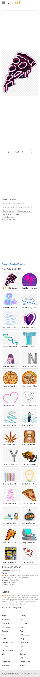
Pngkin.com (6, 661)
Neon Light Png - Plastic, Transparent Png (17, 484)
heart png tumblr (9, 211)
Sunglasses (6, 619)
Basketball (5, 623)
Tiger (4, 635)
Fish (21, 650)
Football (5, 646)
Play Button (6, 627)
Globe (4, 654)
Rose (4, 638)
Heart (4, 612)
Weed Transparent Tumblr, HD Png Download (18, 445)
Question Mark (25, 661)
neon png (6, 203)
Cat (21, 619)
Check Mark (24, 642)
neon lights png (18, 203)
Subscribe (23, 623)
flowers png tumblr (24, 211)
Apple (4, 615)
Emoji (22, 638)
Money (22, 665)
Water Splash (24, 658)
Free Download (20, 152)
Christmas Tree (7, 642)
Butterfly (23, 615)
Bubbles (5, 631)
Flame (22, 612)
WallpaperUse (25, 635)
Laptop (22, 627)
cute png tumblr (8, 207)
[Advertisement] (20, 30)
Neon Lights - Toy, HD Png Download (15, 562)
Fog (21, 631)
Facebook (5, 665)
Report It (5, 264)
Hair (21, 646)
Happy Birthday (7, 650)
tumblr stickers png (24, 207)
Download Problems (17, 264)
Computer (23, 654)
